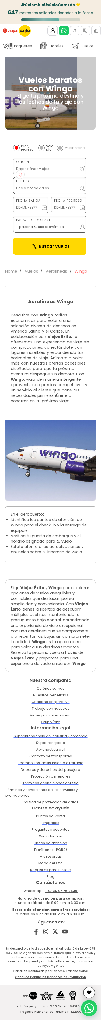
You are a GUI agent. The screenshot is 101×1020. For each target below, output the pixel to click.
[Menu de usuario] (52, 30)
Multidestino (75, 147)
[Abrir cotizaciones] (89, 992)
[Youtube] (65, 931)
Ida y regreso (27, 148)
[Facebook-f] (36, 931)
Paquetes (23, 46)
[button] (89, 1008)
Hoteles (57, 46)
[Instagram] (45, 931)
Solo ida (49, 148)
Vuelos (87, 46)
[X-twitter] (55, 931)
